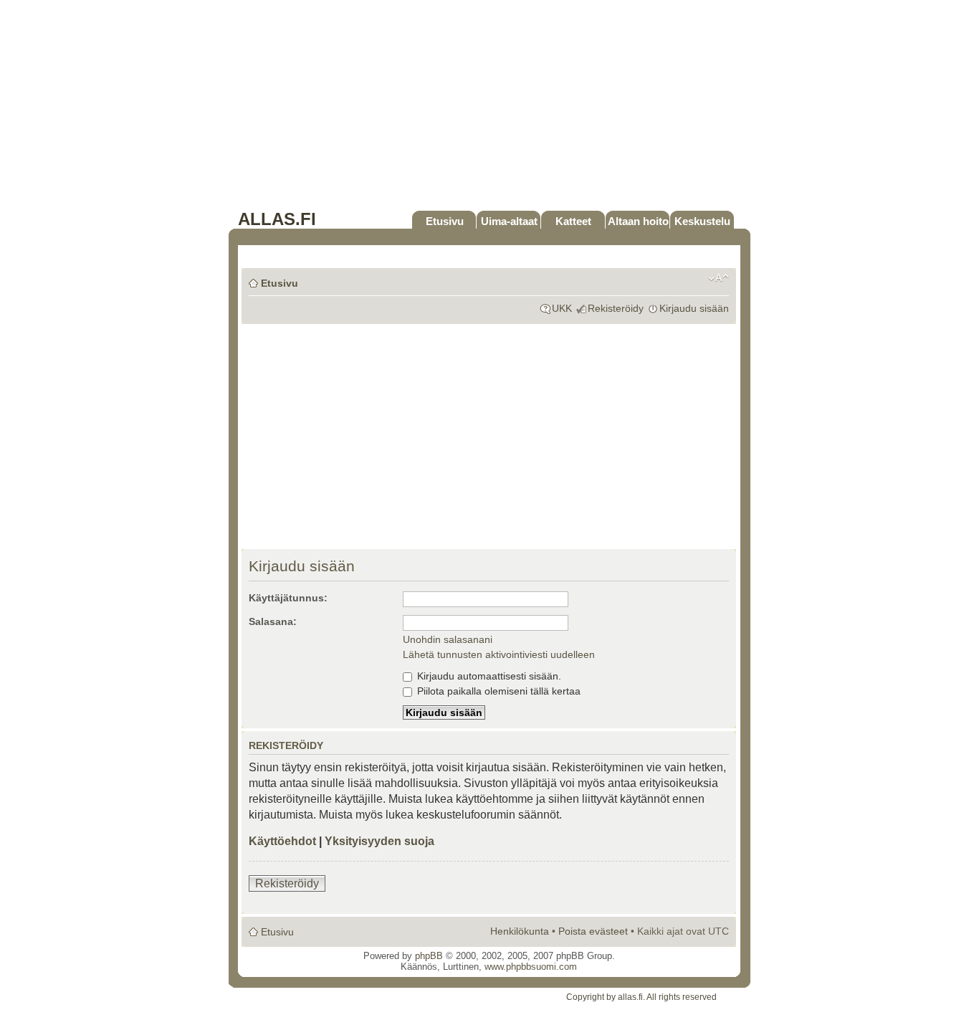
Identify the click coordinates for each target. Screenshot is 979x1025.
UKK (562, 308)
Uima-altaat (509, 221)
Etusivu (445, 221)
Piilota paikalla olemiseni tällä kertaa (497, 691)
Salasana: (273, 621)
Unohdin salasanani (447, 639)
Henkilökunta (519, 931)
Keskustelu (702, 221)
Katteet (573, 221)
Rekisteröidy (616, 308)
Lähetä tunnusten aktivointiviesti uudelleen (499, 654)
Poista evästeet (593, 931)
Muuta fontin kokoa (718, 278)
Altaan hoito (638, 221)
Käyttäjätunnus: (288, 598)
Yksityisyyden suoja (379, 841)
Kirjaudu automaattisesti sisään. (487, 676)
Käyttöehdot (282, 841)
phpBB (429, 955)
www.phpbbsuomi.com (530, 966)
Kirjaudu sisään (694, 308)
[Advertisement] (489, 109)
